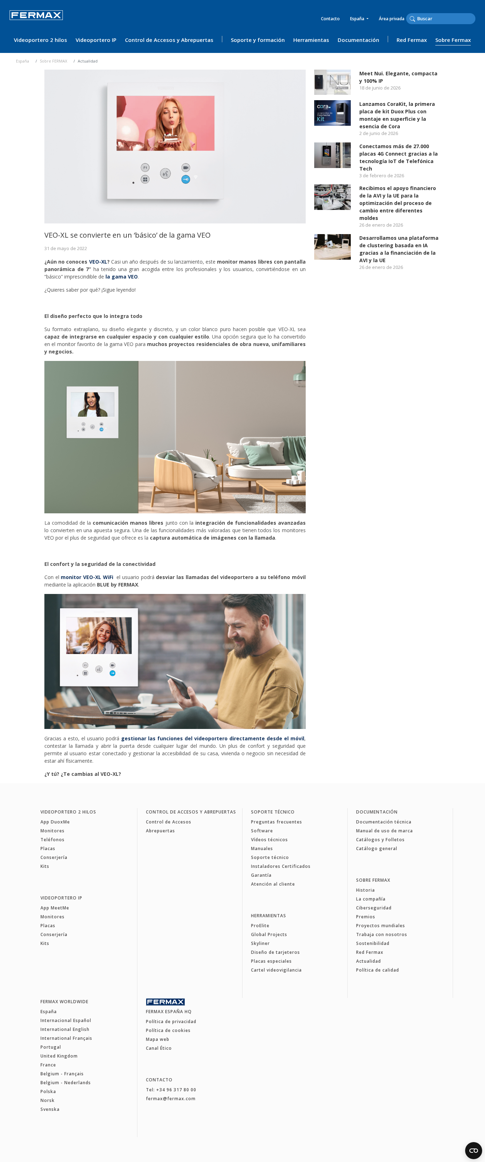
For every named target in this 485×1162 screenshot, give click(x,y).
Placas (47, 848)
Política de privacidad (171, 1021)
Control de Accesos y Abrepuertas (169, 39)
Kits (44, 866)
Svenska (50, 1109)
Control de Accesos (168, 822)
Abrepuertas (160, 831)
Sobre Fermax (453, 39)
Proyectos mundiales (380, 926)
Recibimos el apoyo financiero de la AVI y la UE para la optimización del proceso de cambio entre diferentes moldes (397, 203)
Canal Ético (159, 1048)
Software (262, 831)
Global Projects (269, 934)
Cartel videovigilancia (276, 970)
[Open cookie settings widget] (473, 1150)
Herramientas (311, 39)
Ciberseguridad (374, 908)
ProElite (260, 926)
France (48, 1065)
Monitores (52, 831)
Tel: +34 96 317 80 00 (171, 1090)
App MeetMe (54, 908)
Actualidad (368, 961)
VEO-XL (98, 261)
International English (64, 1029)
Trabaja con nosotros (381, 934)
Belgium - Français (62, 1074)
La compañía (371, 899)
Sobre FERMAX (53, 61)
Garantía (261, 875)
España (357, 19)
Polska (48, 1091)
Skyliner (260, 943)
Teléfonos (52, 840)
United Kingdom (59, 1056)
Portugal (50, 1047)
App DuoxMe (55, 822)
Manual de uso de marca (384, 831)
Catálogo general (376, 848)
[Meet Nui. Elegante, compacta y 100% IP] (332, 82)
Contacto (330, 19)
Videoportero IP (96, 39)
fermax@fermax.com (171, 1099)
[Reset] (473, 18)
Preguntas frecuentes (276, 822)
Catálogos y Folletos (380, 840)
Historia (365, 890)
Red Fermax (412, 39)
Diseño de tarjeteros (275, 952)
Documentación (358, 39)
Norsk (47, 1100)
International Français (66, 1038)
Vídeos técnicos (269, 840)
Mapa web (157, 1039)
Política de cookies (168, 1030)
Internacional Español (65, 1020)
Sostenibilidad (372, 943)
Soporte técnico (273, 812)
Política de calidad (377, 970)
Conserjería (53, 857)
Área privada (391, 19)
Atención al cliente (273, 884)
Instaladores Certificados (281, 866)
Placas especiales (271, 961)
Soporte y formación (258, 39)
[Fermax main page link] (36, 20)
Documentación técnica (384, 822)
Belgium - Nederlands (65, 1083)
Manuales (262, 848)
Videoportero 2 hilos (40, 39)
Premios (365, 917)
